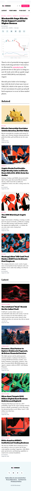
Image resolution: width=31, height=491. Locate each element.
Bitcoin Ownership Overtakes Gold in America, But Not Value (15, 129)
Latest (4, 10)
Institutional (5, 393)
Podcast (22, 10)
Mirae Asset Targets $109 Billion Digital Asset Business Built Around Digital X (15, 398)
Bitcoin (4, 15)
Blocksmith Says (24, 15)
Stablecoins (5, 346)
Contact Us (22, 479)
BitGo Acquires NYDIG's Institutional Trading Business (15, 441)
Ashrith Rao (5, 140)
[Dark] (17, 6)
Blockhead (5, 26)
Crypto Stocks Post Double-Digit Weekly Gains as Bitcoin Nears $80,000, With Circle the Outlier (15, 171)
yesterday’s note (18, 67)
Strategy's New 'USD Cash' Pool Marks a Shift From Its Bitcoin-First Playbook (15, 258)
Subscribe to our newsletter (15, 478)
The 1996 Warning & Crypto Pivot (14, 215)
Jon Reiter (4, 321)
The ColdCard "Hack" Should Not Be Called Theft (14, 307)
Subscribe (25, 5)
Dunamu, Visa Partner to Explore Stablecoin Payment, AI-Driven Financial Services (15, 350)
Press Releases (11, 479)
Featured (13, 10)
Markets (15, 15)
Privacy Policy (16, 481)
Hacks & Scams (6, 304)
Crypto (9, 15)
